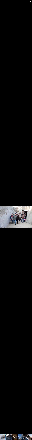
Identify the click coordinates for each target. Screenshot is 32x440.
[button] (30, 1)
